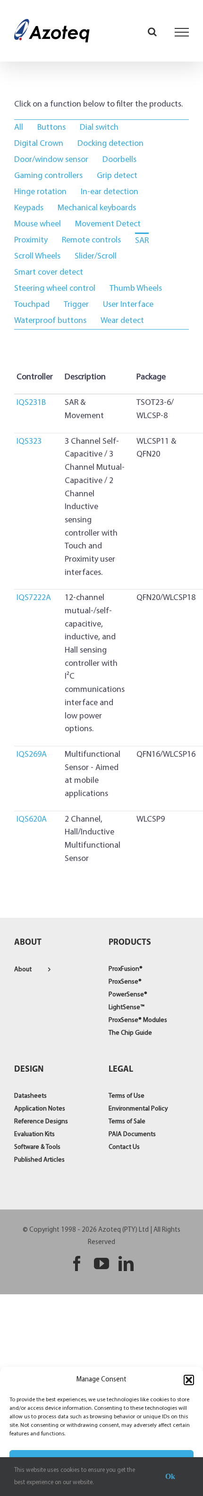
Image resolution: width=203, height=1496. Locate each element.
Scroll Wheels (37, 256)
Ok (170, 1476)
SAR (142, 241)
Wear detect (122, 321)
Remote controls (91, 240)
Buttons (51, 128)
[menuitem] (18, 128)
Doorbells (119, 160)
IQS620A (32, 819)
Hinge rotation (40, 192)
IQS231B (31, 403)
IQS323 (29, 442)
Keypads (28, 208)
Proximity (31, 240)
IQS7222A (34, 598)
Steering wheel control (54, 289)
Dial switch (99, 128)
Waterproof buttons (50, 321)
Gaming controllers (48, 176)
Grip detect (117, 176)
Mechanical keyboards (97, 208)
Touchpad (32, 305)
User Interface (128, 305)
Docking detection (110, 144)
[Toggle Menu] (182, 32)
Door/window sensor (51, 160)
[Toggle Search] (152, 31)
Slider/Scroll (96, 256)
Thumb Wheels (136, 289)
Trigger (76, 305)
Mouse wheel (37, 224)
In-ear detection (109, 192)
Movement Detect (108, 224)
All (18, 128)
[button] (189, 1380)
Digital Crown (38, 144)
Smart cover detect (48, 273)
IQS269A (32, 755)
